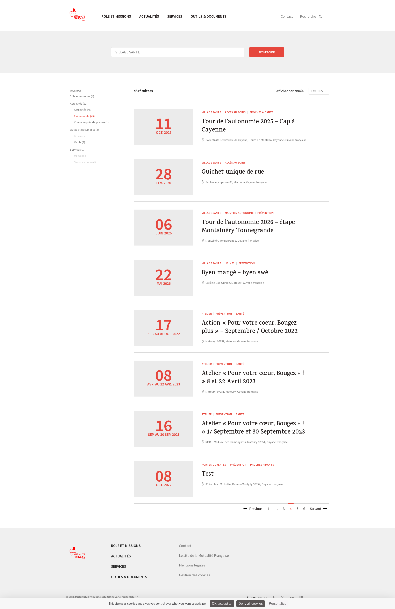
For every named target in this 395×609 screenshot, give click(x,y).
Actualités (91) (78, 103)
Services (174, 16)
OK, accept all (222, 603)
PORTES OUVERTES (214, 464)
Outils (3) (79, 142)
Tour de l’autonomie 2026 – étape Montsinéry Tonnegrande (248, 227)
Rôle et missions (116, 16)
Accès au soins (235, 112)
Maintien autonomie (239, 213)
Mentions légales (192, 565)
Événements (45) (84, 116)
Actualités (149, 16)
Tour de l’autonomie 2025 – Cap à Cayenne (248, 126)
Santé (240, 313)
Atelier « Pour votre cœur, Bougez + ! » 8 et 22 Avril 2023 (253, 378)
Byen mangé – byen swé (235, 273)
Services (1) (77, 149)
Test (208, 475)
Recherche (308, 16)
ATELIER (207, 313)
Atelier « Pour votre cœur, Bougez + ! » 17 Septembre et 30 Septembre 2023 (253, 428)
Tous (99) (75, 90)
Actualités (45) (83, 110)
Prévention (265, 213)
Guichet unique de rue (233, 172)
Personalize (277, 603)
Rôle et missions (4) (82, 96)
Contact (287, 16)
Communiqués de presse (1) (91, 122)
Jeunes (230, 263)
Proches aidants (261, 112)
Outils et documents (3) (84, 129)
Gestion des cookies (194, 575)
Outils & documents (209, 16)
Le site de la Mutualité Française (204, 555)
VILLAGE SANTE (211, 112)
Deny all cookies (250, 603)
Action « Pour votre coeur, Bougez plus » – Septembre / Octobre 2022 (250, 327)
